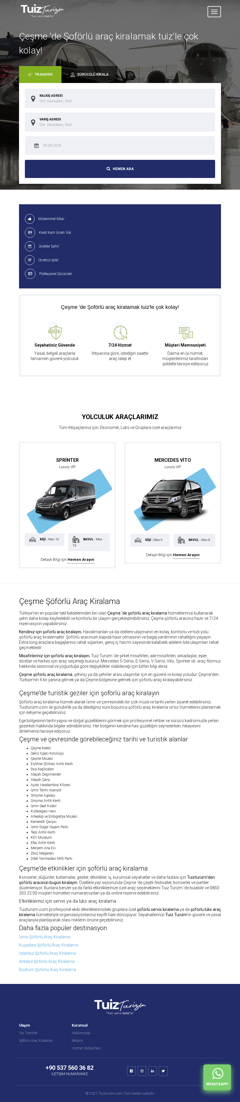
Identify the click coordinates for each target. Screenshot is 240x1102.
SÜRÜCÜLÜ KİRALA (92, 74)
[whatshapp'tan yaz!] (217, 1079)
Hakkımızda (81, 1033)
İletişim (77, 1041)
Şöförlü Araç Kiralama (35, 1041)
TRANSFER (43, 74)
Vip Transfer (28, 1033)
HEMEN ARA (123, 169)
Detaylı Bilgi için (67, 559)
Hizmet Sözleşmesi (86, 1048)
